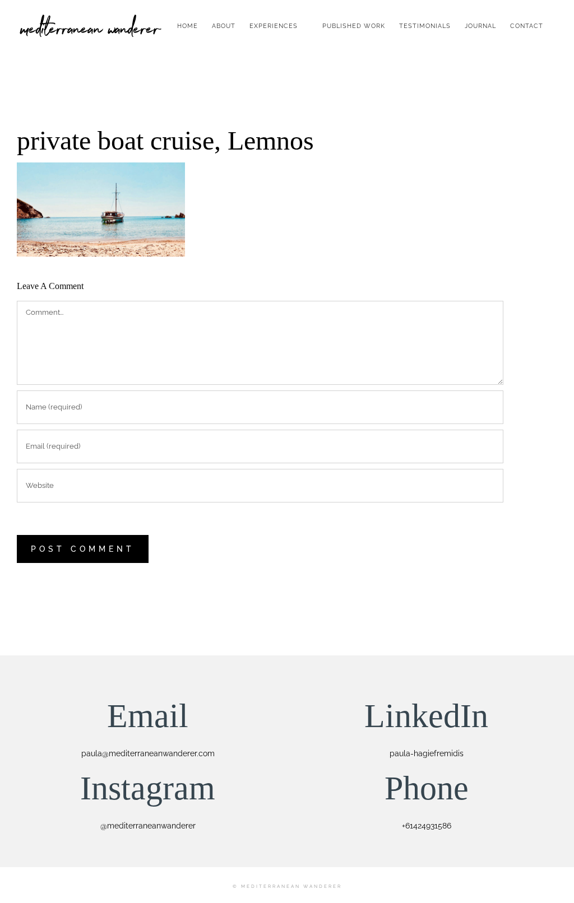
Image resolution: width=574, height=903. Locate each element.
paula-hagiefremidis (427, 753)
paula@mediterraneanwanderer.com (148, 753)
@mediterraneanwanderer (148, 825)
